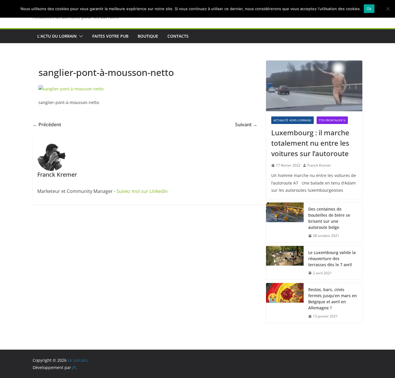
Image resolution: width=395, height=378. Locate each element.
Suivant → (246, 124)
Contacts (178, 36)
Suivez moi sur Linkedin (142, 191)
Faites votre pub (110, 36)
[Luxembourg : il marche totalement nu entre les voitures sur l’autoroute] (314, 86)
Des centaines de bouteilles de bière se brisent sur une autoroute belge (329, 218)
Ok (369, 8)
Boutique (148, 36)
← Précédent (47, 124)
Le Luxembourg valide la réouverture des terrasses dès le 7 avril (332, 258)
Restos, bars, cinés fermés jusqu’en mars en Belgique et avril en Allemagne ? (332, 299)
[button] (80, 36)
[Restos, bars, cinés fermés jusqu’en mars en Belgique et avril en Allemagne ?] (285, 303)
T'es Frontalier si (332, 120)
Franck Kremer (319, 165)
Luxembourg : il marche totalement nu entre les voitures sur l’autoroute (310, 143)
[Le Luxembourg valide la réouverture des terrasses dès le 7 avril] (285, 263)
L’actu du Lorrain (57, 36)
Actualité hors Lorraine (292, 120)
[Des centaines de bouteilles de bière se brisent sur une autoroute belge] (285, 222)
